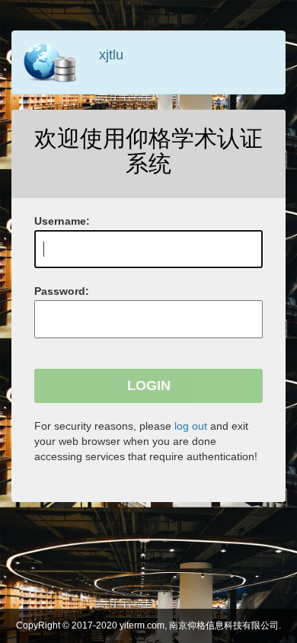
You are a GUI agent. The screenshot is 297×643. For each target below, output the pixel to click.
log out (190, 426)
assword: (61, 291)
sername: (62, 221)
